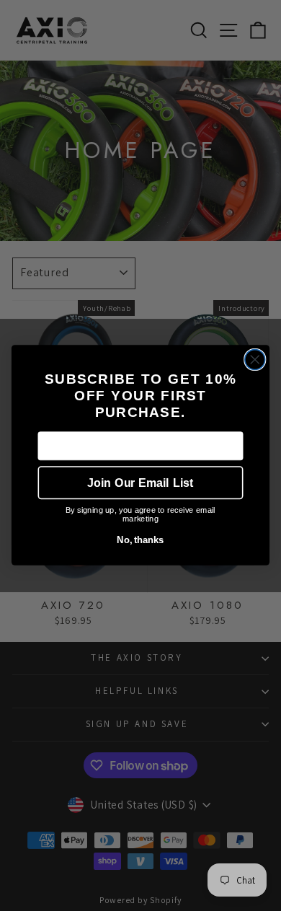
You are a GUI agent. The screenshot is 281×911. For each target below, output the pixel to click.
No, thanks (140, 540)
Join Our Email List (140, 483)
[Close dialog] (255, 360)
